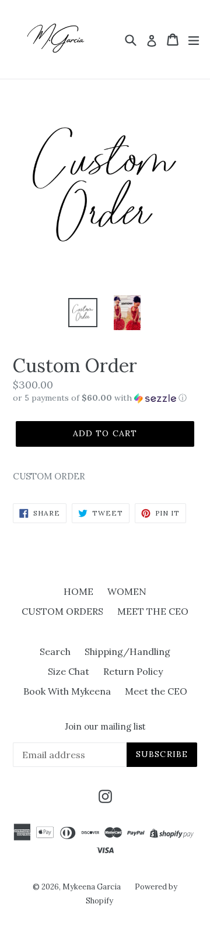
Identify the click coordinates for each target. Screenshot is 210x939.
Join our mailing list (105, 726)
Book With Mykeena (67, 691)
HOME (78, 591)
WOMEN (126, 591)
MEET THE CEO (152, 611)
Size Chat (68, 671)
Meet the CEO (156, 691)
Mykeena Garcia (91, 887)
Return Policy (133, 671)
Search (55, 651)
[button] (105, 398)
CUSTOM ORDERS (62, 611)
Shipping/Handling (127, 651)
